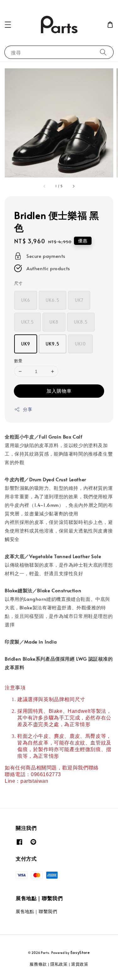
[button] (8, 25)
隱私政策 (59, 964)
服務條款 (38, 964)
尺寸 (18, 283)
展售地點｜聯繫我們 (36, 911)
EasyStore (80, 952)
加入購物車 (59, 390)
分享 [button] (27, 409)
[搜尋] (103, 52)
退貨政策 (79, 964)
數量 (18, 361)
